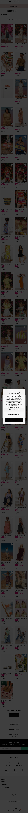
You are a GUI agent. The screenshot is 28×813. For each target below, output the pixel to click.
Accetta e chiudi (14, 420)
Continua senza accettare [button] (14, 409)
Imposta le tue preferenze (14, 414)
